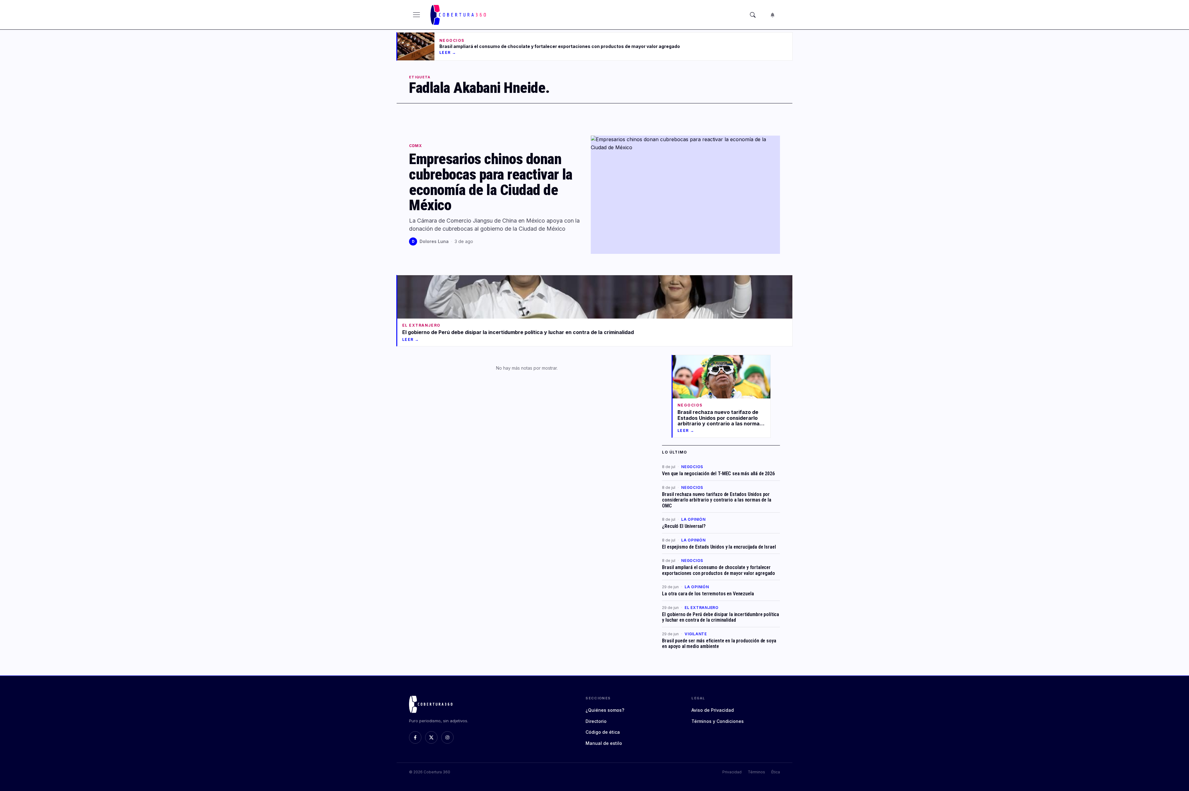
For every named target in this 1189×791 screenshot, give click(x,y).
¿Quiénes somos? (605, 710)
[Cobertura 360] (459, 15)
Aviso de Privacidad (712, 710)
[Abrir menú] (416, 14)
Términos (756, 772)
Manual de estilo (604, 743)
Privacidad (732, 772)
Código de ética (603, 732)
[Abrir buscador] (752, 14)
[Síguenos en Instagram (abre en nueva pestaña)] (447, 737)
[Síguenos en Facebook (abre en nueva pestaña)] (415, 737)
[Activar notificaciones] (772, 14)
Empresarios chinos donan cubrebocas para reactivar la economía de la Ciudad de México (491, 182)
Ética (775, 772)
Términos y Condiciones (717, 721)
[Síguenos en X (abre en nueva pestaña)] (431, 737)
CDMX (415, 146)
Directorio (596, 721)
